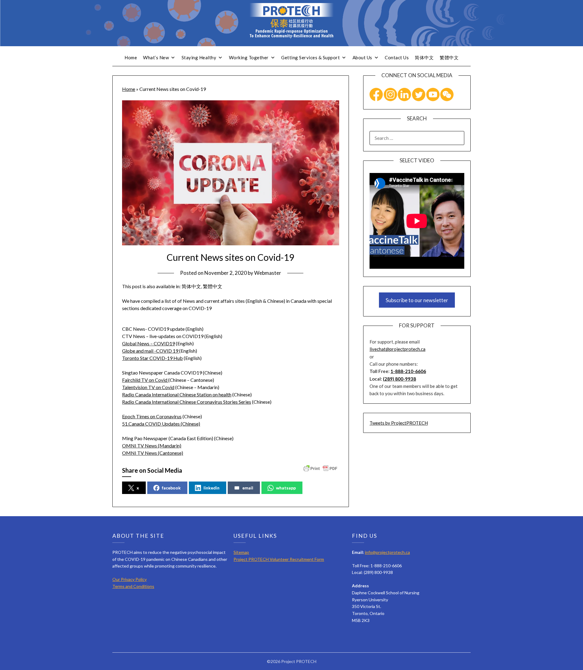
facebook (171, 487)
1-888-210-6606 (408, 371)
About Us (362, 57)
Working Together (249, 57)
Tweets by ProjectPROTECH (399, 423)
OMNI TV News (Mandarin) (151, 445)
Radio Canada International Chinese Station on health (176, 394)
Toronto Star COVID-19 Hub (152, 358)
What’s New (156, 57)
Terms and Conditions (133, 586)
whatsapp (286, 487)
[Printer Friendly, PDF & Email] (320, 468)
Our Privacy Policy (129, 579)
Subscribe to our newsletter (417, 300)
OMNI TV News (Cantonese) (152, 453)
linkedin (211, 487)
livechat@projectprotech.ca (397, 349)
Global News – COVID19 (148, 343)
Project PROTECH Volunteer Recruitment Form (279, 559)
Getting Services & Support (310, 57)
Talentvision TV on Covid (148, 387)
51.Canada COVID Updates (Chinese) (161, 424)
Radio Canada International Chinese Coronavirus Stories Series (186, 402)
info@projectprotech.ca (387, 552)
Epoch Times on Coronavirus (152, 416)
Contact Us (397, 57)
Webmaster (267, 273)
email (247, 487)
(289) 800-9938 (399, 379)
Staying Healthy (199, 57)
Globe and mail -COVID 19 (150, 351)
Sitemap (241, 552)
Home (130, 57)
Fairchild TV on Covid (145, 380)
